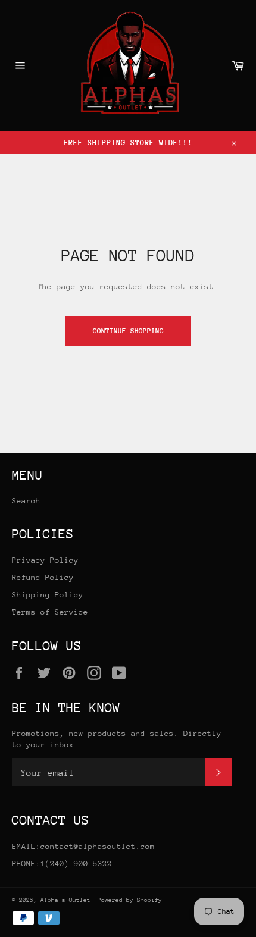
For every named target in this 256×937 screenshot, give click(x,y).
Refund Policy (43, 577)
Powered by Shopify (130, 900)
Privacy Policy (45, 560)
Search (26, 500)
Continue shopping (128, 331)
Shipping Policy (47, 594)
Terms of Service (50, 611)
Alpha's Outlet (65, 900)
